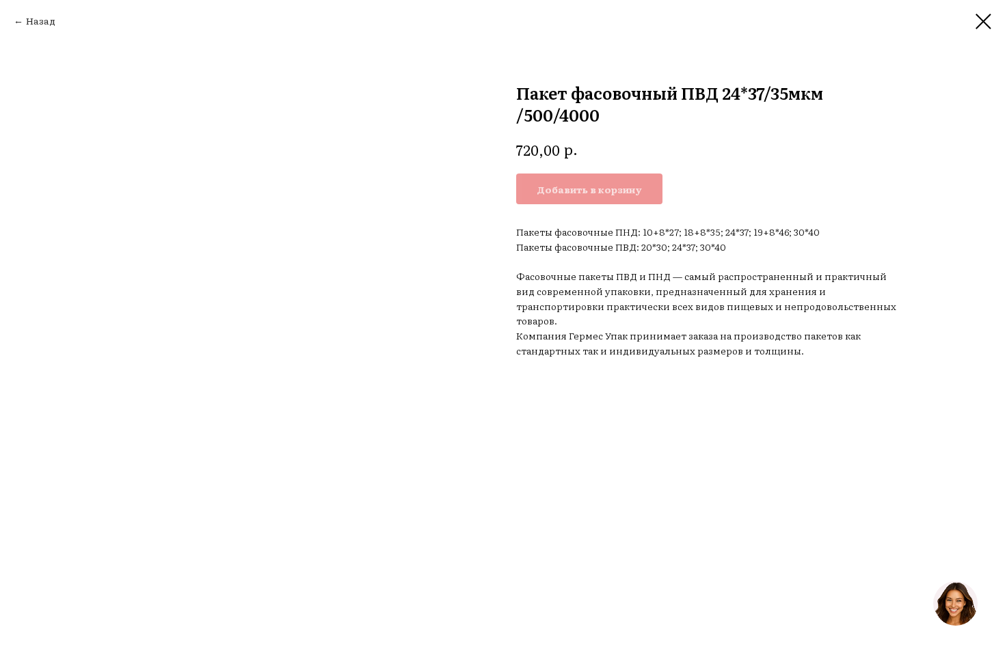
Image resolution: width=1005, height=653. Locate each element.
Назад (40, 20)
